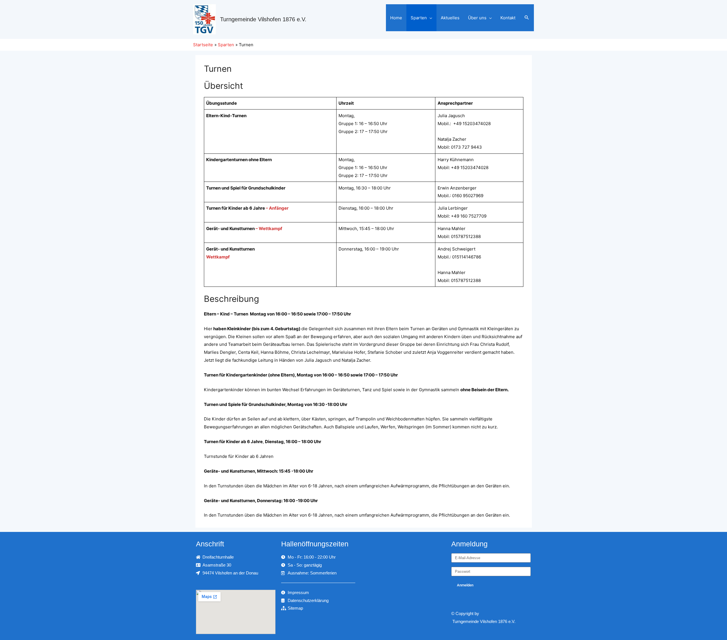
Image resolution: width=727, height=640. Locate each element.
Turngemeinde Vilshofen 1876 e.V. (263, 19)
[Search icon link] (527, 17)
